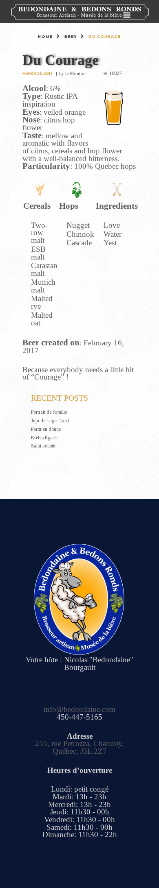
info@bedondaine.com (79, 709)
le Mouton (75, 73)
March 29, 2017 (37, 74)
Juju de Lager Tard (50, 420)
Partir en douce (46, 429)
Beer (70, 36)
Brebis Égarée (44, 438)
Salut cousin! (44, 446)
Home (45, 36)
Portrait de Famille (49, 412)
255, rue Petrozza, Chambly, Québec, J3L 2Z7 (79, 747)
